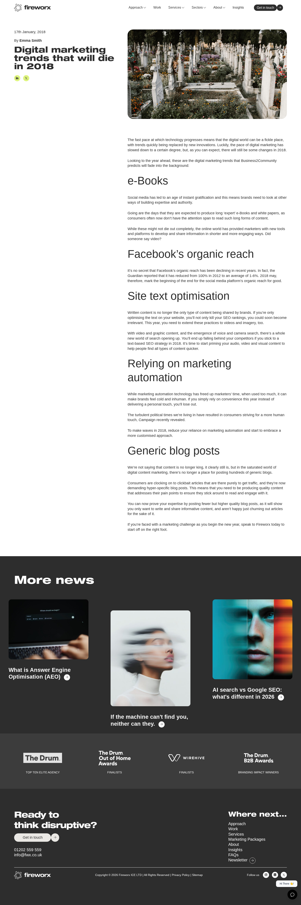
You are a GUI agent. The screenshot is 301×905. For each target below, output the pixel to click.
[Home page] (32, 7)
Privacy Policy (181, 875)
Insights (238, 7)
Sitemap (197, 875)
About (218, 7)
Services (175, 7)
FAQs (233, 855)
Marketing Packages (246, 839)
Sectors (198, 7)
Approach (136, 7)
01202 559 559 (27, 849)
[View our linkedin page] (274, 875)
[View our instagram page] (265, 875)
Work (157, 7)
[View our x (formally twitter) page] (283, 875)
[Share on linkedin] (17, 79)
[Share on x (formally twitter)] (25, 79)
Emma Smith (30, 41)
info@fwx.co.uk (28, 855)
